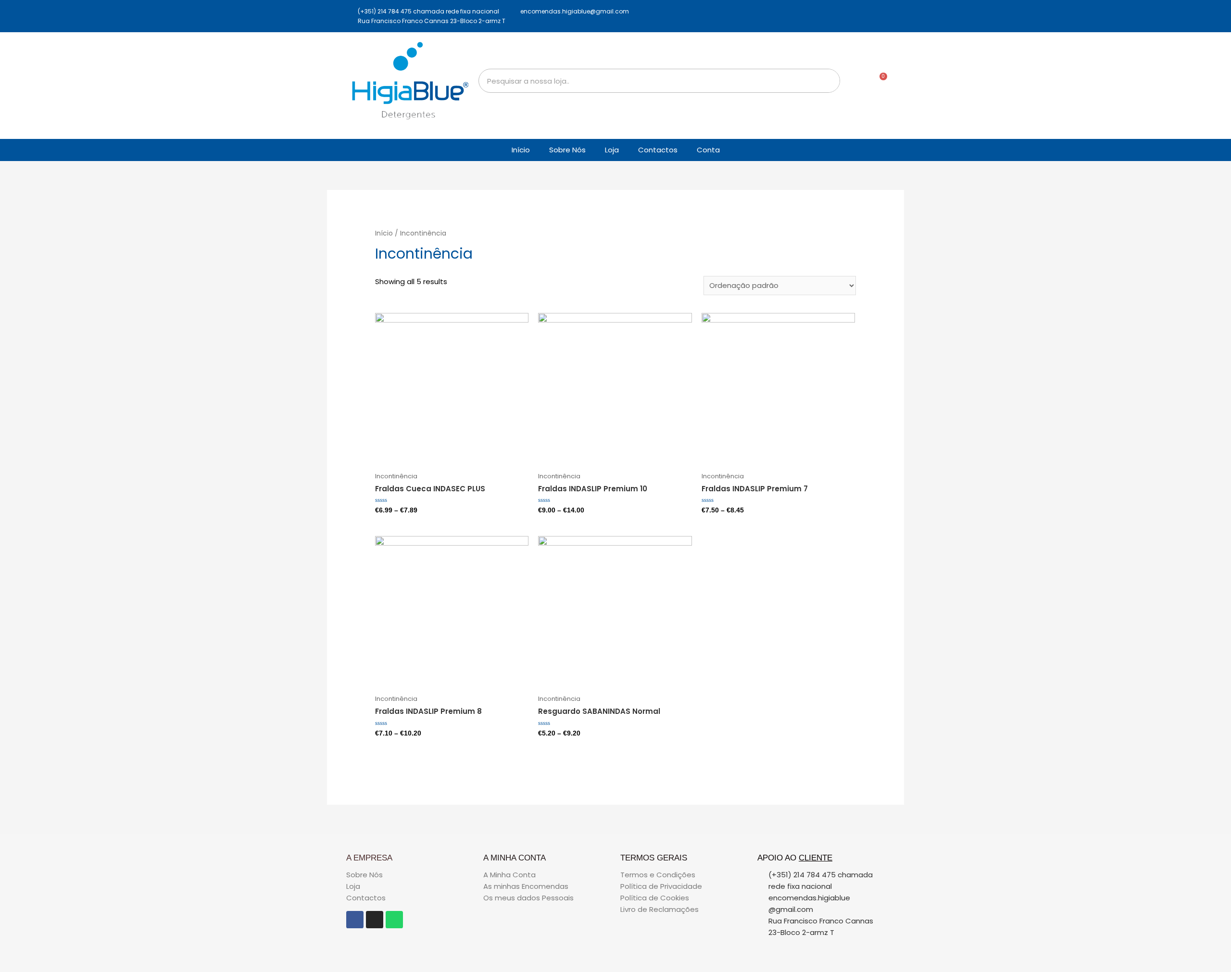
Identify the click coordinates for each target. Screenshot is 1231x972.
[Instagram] (374, 919)
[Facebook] (355, 919)
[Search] (828, 80)
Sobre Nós (567, 150)
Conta (708, 150)
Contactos (658, 150)
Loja (612, 150)
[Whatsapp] (394, 919)
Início (521, 150)
